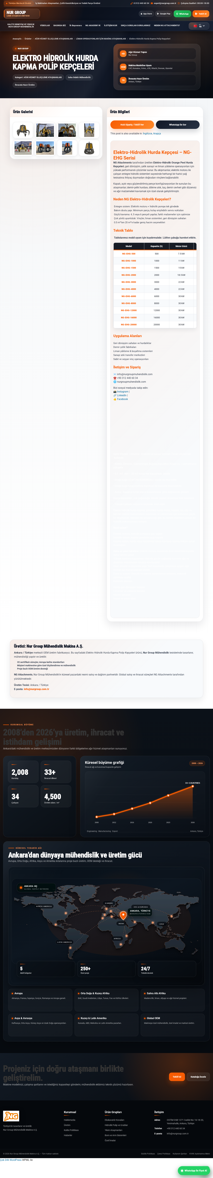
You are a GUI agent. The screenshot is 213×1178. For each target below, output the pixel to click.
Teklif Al (177, 1077)
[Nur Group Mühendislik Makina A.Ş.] (31, 1116)
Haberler (68, 1135)
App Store (147, 14)
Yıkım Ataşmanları (113, 1130)
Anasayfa (17, 39)
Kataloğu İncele (198, 1077)
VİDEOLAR (45, 25)
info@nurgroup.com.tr (36, 689)
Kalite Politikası (71, 1130)
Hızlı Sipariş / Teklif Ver (132, 124)
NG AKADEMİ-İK (93, 25)
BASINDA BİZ (59, 25)
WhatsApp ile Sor (177, 124)
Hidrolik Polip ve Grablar (116, 1125)
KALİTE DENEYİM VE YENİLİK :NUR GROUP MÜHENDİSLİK (20, 25)
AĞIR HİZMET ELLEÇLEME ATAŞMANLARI (54, 39)
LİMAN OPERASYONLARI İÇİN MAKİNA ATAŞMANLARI (101, 39)
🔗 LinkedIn (119, 395)
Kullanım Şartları (180, 1154)
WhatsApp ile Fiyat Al (196, 1170)
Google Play (165, 14)
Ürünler (28, 39)
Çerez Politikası (163, 1154)
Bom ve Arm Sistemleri (115, 1135)
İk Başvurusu (76, 25)
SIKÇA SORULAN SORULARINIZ (135, 25)
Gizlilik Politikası (148, 1154)
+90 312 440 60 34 (176, 1128)
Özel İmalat (110, 1140)
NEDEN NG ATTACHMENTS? (167, 25)
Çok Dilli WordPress (11, 1159)
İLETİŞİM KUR (110, 25)
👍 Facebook (120, 399)
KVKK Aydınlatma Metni (199, 1154)
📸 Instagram (120, 391)
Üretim (67, 1125)
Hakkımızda (69, 1120)
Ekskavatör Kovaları (114, 1120)
